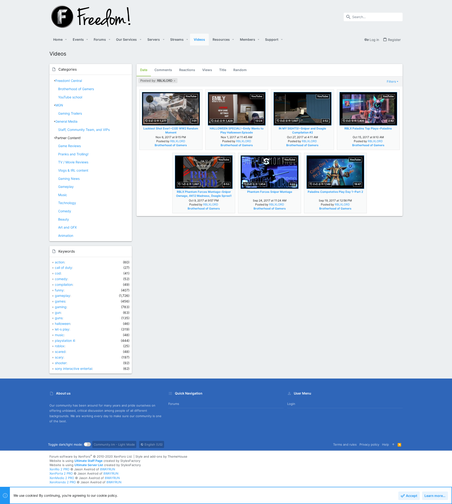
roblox (60, 346)
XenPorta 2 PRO (61, 473)
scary (59, 357)
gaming (60, 307)
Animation (65, 236)
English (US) (153, 444)
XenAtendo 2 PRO (62, 482)
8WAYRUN (107, 469)
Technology (67, 203)
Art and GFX (67, 227)
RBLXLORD (156, 80)
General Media (66, 121)
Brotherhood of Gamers (76, 89)
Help (385, 444)
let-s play (62, 329)
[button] (66, 39)
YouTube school (70, 97)
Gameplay (66, 187)
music (59, 335)
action (59, 262)
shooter (60, 363)
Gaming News (69, 179)
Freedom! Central (68, 81)
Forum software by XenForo (91, 456)
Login (291, 404)
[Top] (393, 444)
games (60, 301)
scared (60, 352)
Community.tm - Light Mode (114, 444)
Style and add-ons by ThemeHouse (161, 456)
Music (62, 195)
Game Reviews (69, 146)
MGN (59, 105)
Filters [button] (391, 81)
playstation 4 (65, 341)
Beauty (63, 219)
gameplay (62, 296)
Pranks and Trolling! (73, 154)
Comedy (64, 211)
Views (207, 70)
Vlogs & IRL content (73, 170)
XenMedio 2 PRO (61, 478)
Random (240, 70)
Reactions (187, 70)
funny (59, 290)
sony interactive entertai (73, 369)
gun (58, 312)
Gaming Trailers (70, 113)
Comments (163, 70)
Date (143, 70)
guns (58, 318)
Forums (173, 404)
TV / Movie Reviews (73, 162)
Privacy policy (369, 444)
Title (222, 70)
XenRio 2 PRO (59, 469)
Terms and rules (345, 444)
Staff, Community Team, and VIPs (84, 130)
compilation (64, 284)
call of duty (63, 268)
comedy (61, 279)
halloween (62, 324)
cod (58, 273)
